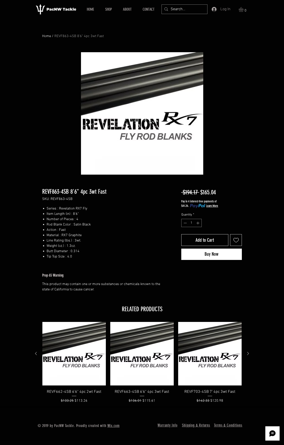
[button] (244, 9)
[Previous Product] (36, 353)
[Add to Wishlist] (236, 240)
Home (46, 36)
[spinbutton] (191, 223)
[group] (142, 363)
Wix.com (113, 425)
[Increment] (198, 223)
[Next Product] (248, 353)
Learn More (212, 206)
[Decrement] (184, 223)
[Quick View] (74, 353)
